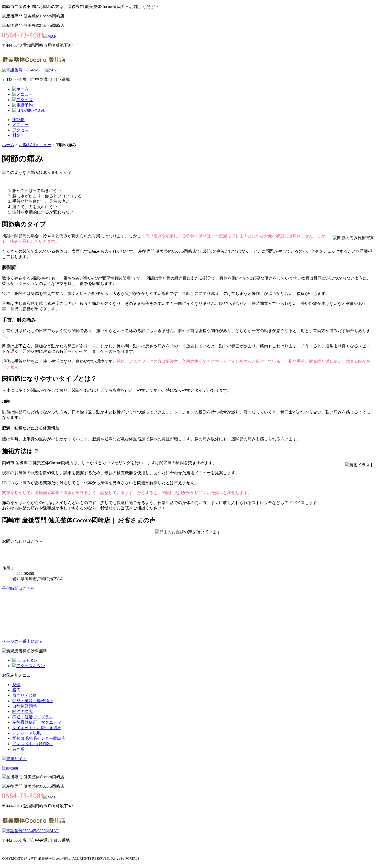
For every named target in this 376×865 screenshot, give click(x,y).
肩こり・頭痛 (24, 695)
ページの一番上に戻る (22, 641)
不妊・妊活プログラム (32, 717)
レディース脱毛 (26, 733)
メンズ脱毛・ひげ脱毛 (32, 744)
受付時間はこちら (18, 588)
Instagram (10, 768)
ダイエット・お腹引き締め (36, 727)
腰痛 (16, 690)
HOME (18, 120)
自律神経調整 (24, 706)
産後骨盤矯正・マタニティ (36, 722)
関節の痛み (22, 711)
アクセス (20, 130)
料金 (16, 135)
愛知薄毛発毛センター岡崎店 (38, 738)
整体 (16, 684)
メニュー (20, 124)
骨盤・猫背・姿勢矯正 (32, 701)
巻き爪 (18, 749)
